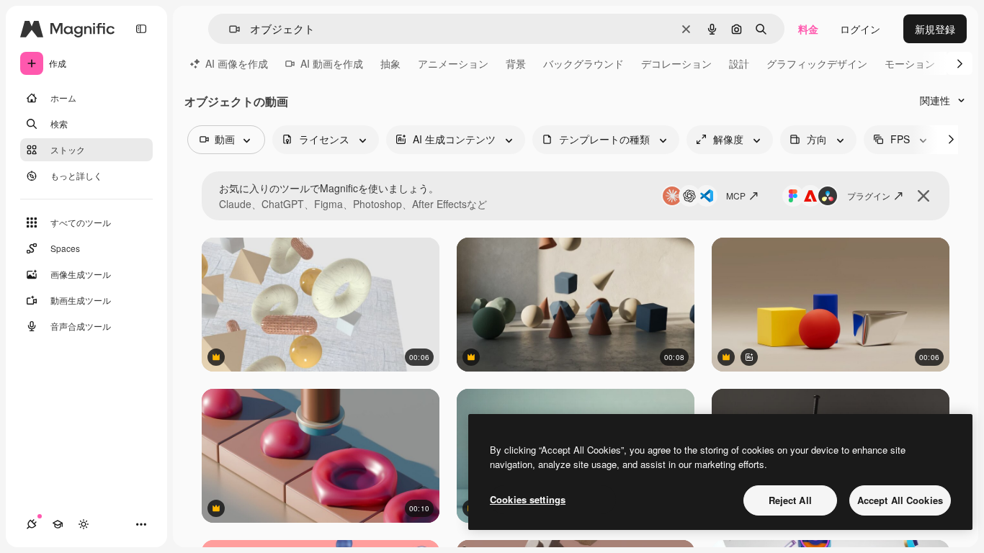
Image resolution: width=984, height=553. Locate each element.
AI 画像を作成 (236, 63)
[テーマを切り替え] (83, 524)
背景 (516, 63)
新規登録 (935, 29)
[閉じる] (923, 195)
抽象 (390, 63)
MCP (736, 195)
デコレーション (676, 63)
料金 (808, 29)
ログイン (860, 29)
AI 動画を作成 (331, 63)
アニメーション (453, 63)
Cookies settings (527, 499)
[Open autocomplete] (229, 29)
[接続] (31, 524)
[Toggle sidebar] (141, 28)
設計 (739, 63)
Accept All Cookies (900, 500)
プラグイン (868, 195)
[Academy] (57, 524)
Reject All (790, 500)
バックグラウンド (583, 63)
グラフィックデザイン (816, 63)
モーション (910, 63)
